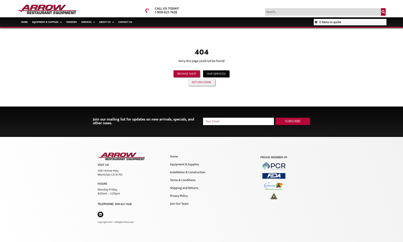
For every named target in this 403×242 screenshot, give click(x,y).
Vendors (71, 22)
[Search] (383, 12)
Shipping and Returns (184, 188)
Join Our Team (179, 203)
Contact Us (125, 22)
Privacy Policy (179, 196)
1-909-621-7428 (166, 12)
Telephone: (106, 204)
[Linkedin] (100, 214)
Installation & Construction (187, 172)
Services (86, 22)
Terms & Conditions (183, 180)
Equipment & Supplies (45, 22)
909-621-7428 (123, 204)
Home (24, 22)
